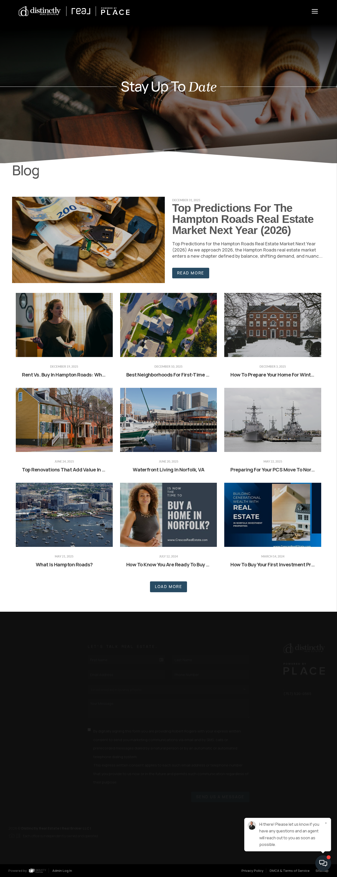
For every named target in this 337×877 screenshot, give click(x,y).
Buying (18, 653)
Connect (21, 677)
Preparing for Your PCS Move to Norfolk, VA (279, 469)
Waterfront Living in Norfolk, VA (168, 469)
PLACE (97, 823)
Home (17, 641)
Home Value (23, 665)
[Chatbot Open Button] (323, 863)
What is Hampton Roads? (64, 564)
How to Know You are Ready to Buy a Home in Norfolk (186, 564)
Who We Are (23, 671)
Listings (20, 646)
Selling (19, 659)
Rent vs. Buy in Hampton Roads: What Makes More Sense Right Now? (99, 374)
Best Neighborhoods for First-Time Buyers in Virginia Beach (193, 374)
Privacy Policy (252, 870)
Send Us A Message (220, 792)
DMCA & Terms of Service (290, 870)
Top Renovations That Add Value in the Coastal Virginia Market (93, 469)
